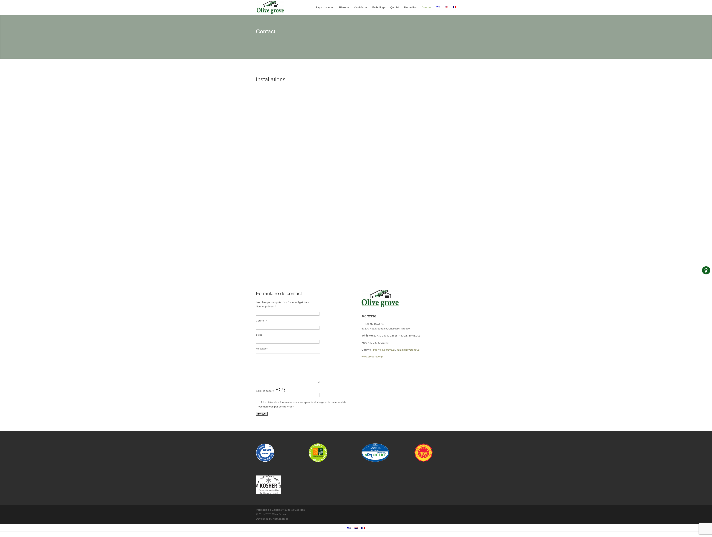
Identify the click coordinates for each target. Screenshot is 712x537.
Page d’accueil (325, 7)
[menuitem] (438, 10)
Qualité (394, 7)
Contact (427, 7)
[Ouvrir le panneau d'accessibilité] (706, 270)
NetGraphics (281, 518)
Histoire (344, 7)
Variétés (359, 7)
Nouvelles (410, 7)
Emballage (378, 7)
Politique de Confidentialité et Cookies (280, 509)
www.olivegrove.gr (372, 356)
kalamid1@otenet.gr (408, 349)
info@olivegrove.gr (384, 349)
